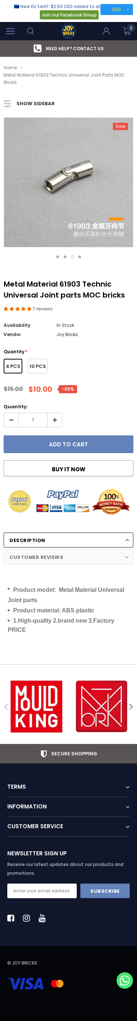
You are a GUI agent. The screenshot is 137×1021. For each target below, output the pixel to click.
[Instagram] (28, 918)
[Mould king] (36, 707)
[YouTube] (44, 918)
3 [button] (72, 256)
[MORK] (101, 707)
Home (10, 67)
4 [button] (79, 256)
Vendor (12, 334)
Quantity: (16, 406)
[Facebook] (12, 918)
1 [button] (57, 256)
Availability (17, 325)
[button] (18, 309)
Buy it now (68, 469)
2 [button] (65, 256)
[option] (68, 48)
